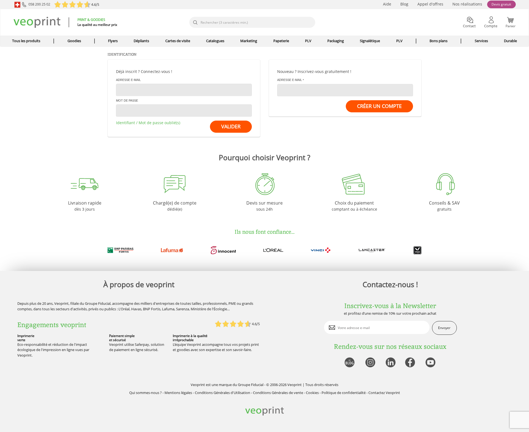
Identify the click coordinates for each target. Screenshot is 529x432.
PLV (308, 40)
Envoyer (444, 327)
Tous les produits (26, 40)
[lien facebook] (411, 362)
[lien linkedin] (390, 362)
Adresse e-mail (128, 79)
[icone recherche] (195, 22)
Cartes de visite (177, 40)
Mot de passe (127, 100)
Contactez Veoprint (384, 392)
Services (481, 40)
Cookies (312, 392)
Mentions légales (178, 392)
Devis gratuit (501, 4)
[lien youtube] (431, 362)
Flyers (113, 40)
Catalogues (215, 40)
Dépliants (141, 40)
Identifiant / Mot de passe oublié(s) (148, 122)
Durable (510, 40)
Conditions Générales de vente (278, 392)
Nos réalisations (467, 4)
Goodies (74, 40)
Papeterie (281, 40)
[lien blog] (349, 362)
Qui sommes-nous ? (145, 392)
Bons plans (438, 40)
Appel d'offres (430, 4)
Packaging (335, 40)
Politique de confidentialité (344, 392)
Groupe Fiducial (250, 384)
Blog (404, 4)
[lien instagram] (370, 362)
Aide (387, 4)
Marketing (248, 40)
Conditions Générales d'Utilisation (222, 392)
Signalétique (370, 40)
